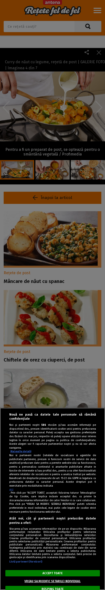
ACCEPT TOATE (52, 573)
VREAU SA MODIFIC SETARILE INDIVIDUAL (52, 581)
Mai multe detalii (20, 451)
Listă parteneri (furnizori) (25, 561)
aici (11, 489)
